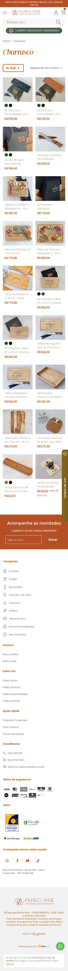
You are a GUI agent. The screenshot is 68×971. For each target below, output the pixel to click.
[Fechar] (65, 453)
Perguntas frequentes (15, 720)
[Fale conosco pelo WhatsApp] (60, 946)
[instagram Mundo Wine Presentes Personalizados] (7, 860)
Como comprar (11, 727)
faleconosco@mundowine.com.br (26, 766)
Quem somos (10, 680)
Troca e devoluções (13, 733)
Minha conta (9, 661)
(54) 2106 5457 (15, 753)
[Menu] (5, 13)
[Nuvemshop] (34, 935)
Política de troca (11, 687)
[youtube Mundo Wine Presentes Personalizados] (27, 860)
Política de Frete (11, 700)
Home (6, 41)
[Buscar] (58, 22)
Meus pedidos (10, 654)
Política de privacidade (15, 694)
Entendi (10, 963)
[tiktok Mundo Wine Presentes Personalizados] (38, 860)
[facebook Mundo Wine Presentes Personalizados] (17, 860)
